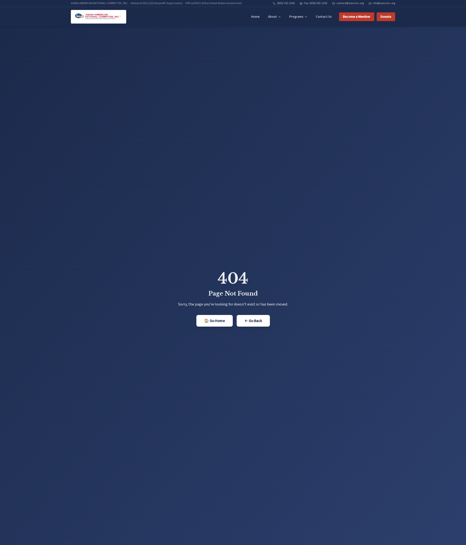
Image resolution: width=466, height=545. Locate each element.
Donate (386, 16)
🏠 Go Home (214, 320)
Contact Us (324, 16)
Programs (296, 16)
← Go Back (253, 320)
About (272, 16)
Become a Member (356, 16)
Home (255, 16)
